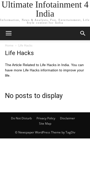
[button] (83, 33)
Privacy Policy (45, 118)
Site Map (45, 123)
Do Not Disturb (21, 118)
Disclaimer (67, 118)
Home (9, 45)
